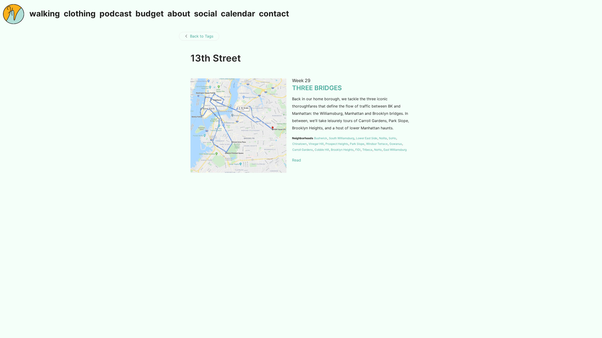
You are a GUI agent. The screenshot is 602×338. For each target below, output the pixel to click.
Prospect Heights (336, 144)
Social (205, 14)
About (178, 14)
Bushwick (320, 138)
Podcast (115, 14)
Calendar (238, 14)
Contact (274, 14)
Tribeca (367, 149)
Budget (149, 14)
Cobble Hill (322, 149)
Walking (44, 14)
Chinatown (299, 144)
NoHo (378, 149)
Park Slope (357, 144)
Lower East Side (366, 138)
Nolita (383, 138)
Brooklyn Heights (342, 149)
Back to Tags (201, 36)
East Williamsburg (395, 149)
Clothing (80, 14)
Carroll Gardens (302, 149)
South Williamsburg (341, 138)
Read (296, 160)
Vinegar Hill (316, 144)
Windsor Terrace (377, 144)
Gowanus (395, 144)
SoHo (392, 138)
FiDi (357, 149)
